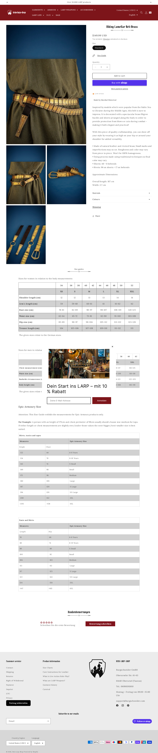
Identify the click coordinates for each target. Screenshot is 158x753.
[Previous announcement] (7, 2)
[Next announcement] (151, 2)
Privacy (9, 698)
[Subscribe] (47, 721)
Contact (9, 667)
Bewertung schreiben (100, 624)
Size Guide (101, 56)
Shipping (106, 39)
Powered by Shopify (31, 752)
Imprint (9, 689)
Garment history (50, 685)
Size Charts (48, 667)
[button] (38, 10)
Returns (9, 676)
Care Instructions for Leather (55, 672)
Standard (99, 48)
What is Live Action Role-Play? (56, 676)
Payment (10, 685)
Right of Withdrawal (14, 680)
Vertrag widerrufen (18, 703)
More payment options (119, 89)
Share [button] (97, 216)
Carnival (46, 689)
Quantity (95, 62)
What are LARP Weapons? (54, 680)
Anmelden (101, 400)
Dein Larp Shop (17, 752)
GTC (8, 693)
